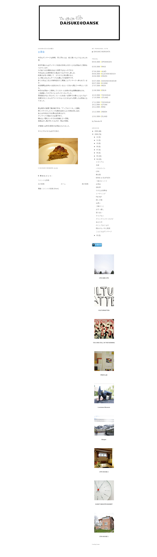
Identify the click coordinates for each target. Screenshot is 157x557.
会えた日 (99, 222)
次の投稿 (41, 184)
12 (97, 137)
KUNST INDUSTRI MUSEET (104, 504)
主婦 (97, 165)
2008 (96, 134)
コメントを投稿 (43, 180)
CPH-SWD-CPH (104, 278)
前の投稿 (85, 184)
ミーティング (100, 194)
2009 (96, 131)
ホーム (63, 184)
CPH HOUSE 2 (103, 472)
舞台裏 (98, 175)
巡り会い (99, 212)
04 (97, 159)
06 (97, 153)
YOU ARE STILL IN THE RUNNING (104, 342)
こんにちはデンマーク (104, 231)
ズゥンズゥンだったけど (104, 219)
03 (97, 235)
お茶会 (41, 52)
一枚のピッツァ (101, 181)
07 (97, 150)
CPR (97, 171)
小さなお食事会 (101, 190)
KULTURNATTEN (103, 310)
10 (97, 143)
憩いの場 (99, 200)
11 (97, 140)
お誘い (98, 203)
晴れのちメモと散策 (103, 228)
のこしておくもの (102, 225)
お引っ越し (100, 209)
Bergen (104, 439)
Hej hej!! (99, 197)
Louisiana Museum (104, 407)
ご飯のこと (100, 206)
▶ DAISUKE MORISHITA (101, 52)
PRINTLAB (103, 375)
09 (97, 146)
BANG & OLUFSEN (103, 178)
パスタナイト (100, 168)
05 (97, 156)
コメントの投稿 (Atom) (50, 189)
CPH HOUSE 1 (103, 536)
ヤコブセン (100, 216)
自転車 (98, 187)
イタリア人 (100, 162)
